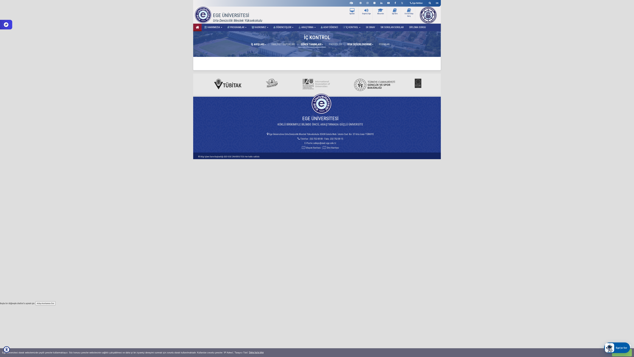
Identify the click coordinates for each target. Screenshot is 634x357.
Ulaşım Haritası (313, 147)
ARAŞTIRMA (307, 27)
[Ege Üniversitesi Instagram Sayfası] (367, 2)
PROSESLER (335, 44)
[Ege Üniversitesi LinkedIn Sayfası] (381, 2)
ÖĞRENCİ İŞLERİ (283, 27)
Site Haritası (332, 147)
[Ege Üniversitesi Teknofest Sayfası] (352, 2)
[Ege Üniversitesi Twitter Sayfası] (402, 2)
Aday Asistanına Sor (45, 303)
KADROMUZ (260, 27)
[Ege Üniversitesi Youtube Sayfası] (388, 2)
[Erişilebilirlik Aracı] (6, 349)
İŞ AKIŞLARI (257, 44)
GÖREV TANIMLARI (311, 44)
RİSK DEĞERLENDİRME (359, 44)
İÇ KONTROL (352, 27)
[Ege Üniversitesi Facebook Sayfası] (395, 2)
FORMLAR (384, 44)
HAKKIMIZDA (214, 27)
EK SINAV (370, 27)
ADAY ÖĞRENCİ (330, 27)
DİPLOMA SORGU (417, 27)
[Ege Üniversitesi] (429, 2)
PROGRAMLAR (237, 27)
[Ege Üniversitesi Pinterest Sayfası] (360, 2)
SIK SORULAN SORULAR (392, 27)
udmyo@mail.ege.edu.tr (324, 143)
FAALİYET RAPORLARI (283, 44)
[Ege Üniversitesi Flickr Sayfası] (374, 2)
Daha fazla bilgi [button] (256, 352)
